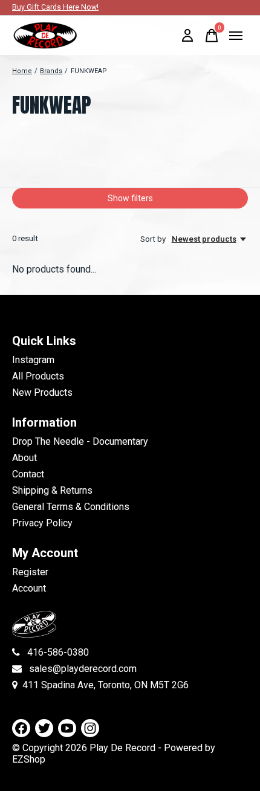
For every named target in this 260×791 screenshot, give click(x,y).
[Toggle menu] (236, 36)
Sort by (153, 239)
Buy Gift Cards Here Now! (55, 7)
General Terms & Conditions (70, 506)
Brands (51, 71)
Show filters (130, 198)
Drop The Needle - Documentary (80, 441)
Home (22, 71)
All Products (38, 376)
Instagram (33, 360)
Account (29, 588)
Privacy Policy (42, 523)
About (24, 457)
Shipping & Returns (52, 490)
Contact (28, 474)
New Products (42, 392)
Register (30, 572)
